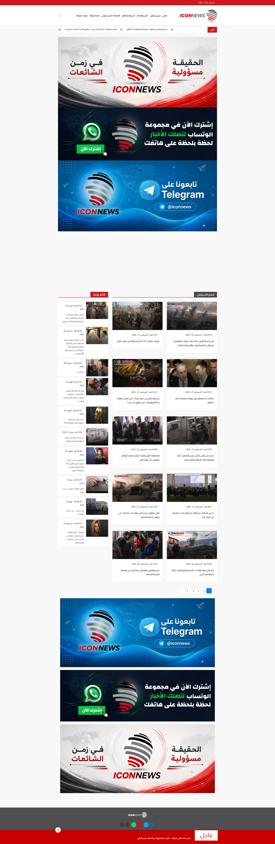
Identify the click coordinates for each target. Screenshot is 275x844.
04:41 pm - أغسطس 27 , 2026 (144, 392)
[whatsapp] (70, 3)
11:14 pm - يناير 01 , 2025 (72, 432)
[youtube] (76, 3)
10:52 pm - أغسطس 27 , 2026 (145, 335)
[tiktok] (122, 824)
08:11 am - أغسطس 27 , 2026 (199, 507)
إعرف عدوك (82, 15)
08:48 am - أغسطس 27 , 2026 (144, 449)
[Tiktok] (60, 3)
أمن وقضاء (142, 15)
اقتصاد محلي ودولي (111, 15)
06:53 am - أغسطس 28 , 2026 (199, 335)
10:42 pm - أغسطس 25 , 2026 (145, 564)
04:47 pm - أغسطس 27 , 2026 (198, 392)
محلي (164, 15)
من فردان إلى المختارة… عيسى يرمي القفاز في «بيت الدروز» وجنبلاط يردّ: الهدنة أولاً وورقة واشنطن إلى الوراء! (60, 29)
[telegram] (65, 3)
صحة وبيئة (95, 15)
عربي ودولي (155, 15)
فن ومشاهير (128, 15)
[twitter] (81, 3)
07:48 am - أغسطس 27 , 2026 (144, 507)
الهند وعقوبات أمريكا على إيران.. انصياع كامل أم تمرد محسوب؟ (140, 29)
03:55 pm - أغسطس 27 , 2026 (199, 449)
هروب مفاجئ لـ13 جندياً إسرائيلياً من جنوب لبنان (138, 341)
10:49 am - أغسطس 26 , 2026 (199, 564)
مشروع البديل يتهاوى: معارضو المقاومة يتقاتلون (196, 29)
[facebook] (87, 3)
